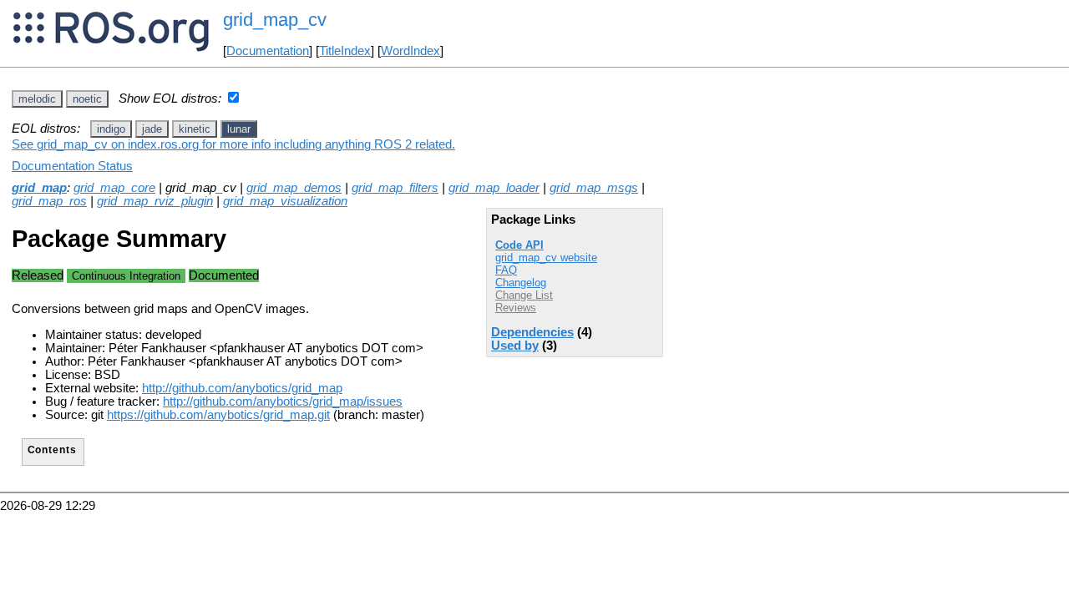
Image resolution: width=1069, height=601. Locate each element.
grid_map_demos (294, 187)
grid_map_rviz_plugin (155, 201)
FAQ (506, 270)
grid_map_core (114, 187)
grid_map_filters (395, 187)
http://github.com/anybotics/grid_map (242, 388)
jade (152, 129)
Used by (515, 345)
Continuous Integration (126, 276)
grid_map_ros (49, 201)
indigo (111, 129)
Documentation (267, 51)
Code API (519, 245)
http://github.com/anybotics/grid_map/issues (283, 401)
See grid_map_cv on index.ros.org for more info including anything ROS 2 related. (233, 144)
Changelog (520, 282)
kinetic (194, 129)
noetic (87, 99)
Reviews (515, 307)
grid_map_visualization (285, 201)
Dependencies (532, 332)
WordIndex (410, 51)
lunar (239, 129)
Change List (524, 295)
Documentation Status (72, 166)
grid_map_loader (494, 187)
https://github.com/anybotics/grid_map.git (218, 415)
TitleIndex (345, 51)
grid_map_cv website (546, 257)
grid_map (39, 187)
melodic (37, 99)
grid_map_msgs (594, 187)
